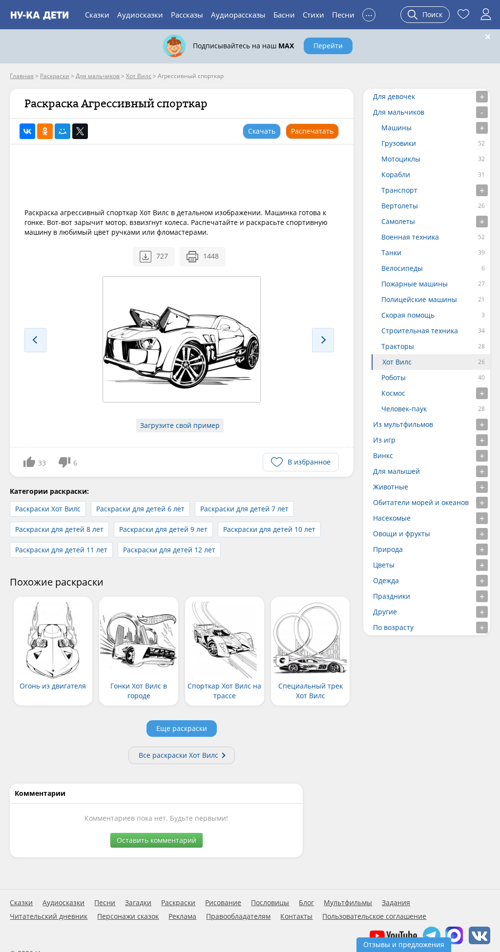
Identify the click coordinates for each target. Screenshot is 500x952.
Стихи (313, 15)
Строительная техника (419, 330)
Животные (390, 486)
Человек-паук (404, 408)
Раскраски (178, 902)
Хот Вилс (397, 361)
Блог (306, 902)
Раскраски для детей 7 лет (244, 508)
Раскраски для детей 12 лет (169, 549)
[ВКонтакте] (27, 131)
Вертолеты (399, 205)
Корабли (395, 174)
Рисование (223, 902)
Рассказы (187, 15)
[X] (80, 131)
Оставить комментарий (156, 840)
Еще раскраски (181, 728)
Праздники (391, 596)
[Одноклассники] (45, 131)
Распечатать (312, 131)
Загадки (138, 902)
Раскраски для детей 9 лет (163, 529)
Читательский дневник (48, 916)
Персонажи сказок (128, 916)
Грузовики (398, 143)
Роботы (393, 377)
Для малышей (396, 471)
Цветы (384, 564)
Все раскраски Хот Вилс (178, 755)
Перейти (328, 45)
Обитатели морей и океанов (421, 502)
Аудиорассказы (238, 15)
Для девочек (394, 96)
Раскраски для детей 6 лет (140, 508)
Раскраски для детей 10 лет (269, 529)
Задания (396, 902)
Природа (388, 549)
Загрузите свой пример (180, 425)
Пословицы (270, 902)
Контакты (296, 916)
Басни (284, 15)
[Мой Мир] (62, 131)
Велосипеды (402, 268)
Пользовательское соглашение (374, 916)
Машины (396, 127)
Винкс (383, 455)
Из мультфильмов (403, 424)
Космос (393, 393)
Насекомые (392, 518)
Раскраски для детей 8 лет (59, 529)
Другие (385, 611)
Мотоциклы (400, 158)
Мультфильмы (348, 902)
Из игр (384, 440)
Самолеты (398, 221)
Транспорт (399, 190)
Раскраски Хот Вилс (48, 508)
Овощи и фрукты (401, 533)
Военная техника (410, 237)
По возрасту (393, 627)
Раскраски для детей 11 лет (61, 549)
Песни (343, 15)
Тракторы (397, 346)
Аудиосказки (140, 15)
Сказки (97, 15)
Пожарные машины (414, 283)
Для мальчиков (398, 112)
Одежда (386, 580)
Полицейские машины (419, 299)
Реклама (182, 916)
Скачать (261, 131)
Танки (391, 252)
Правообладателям (238, 916)
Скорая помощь (408, 315)
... (369, 13)
